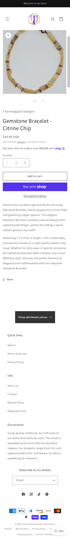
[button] (7, 19)
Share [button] (10, 279)
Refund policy (22, 528)
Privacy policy (39, 528)
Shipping (21, 142)
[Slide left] (27, 101)
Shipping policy (25, 534)
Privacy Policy (15, 362)
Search (11, 345)
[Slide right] (43, 101)
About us (12, 385)
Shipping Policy (16, 411)
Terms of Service (17, 353)
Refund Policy (15, 402)
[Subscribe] (53, 480)
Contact (12, 394)
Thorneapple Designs (33, 524)
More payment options (35, 195)
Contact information (46, 534)
